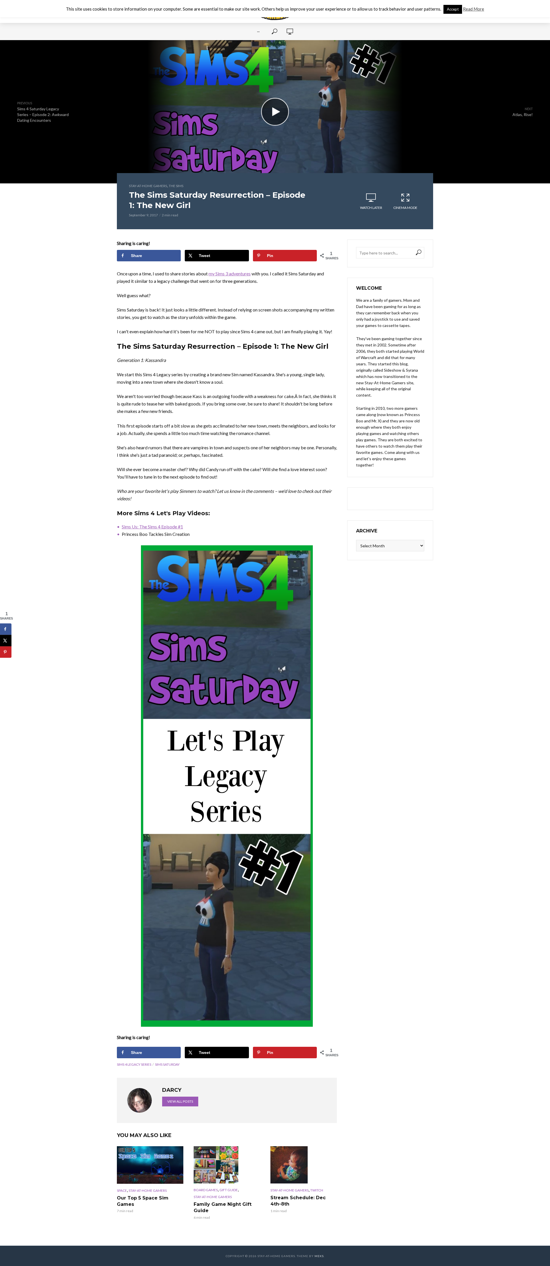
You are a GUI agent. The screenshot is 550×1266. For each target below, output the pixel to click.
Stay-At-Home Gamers (148, 186)
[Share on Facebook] (5, 629)
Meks (319, 1256)
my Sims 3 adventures (230, 273)
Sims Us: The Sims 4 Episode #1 (152, 526)
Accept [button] (453, 9)
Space (122, 1190)
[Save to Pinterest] (5, 652)
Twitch (316, 1190)
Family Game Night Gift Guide (223, 1207)
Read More (473, 8)
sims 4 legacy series (134, 1064)
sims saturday (167, 1064)
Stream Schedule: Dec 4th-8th (298, 1201)
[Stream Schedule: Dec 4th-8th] (303, 1164)
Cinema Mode (405, 207)
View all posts (180, 1101)
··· (258, 31)
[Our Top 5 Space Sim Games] (150, 1165)
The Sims (176, 186)
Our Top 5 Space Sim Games (142, 1201)
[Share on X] (5, 640)
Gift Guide (228, 1190)
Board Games (206, 1190)
